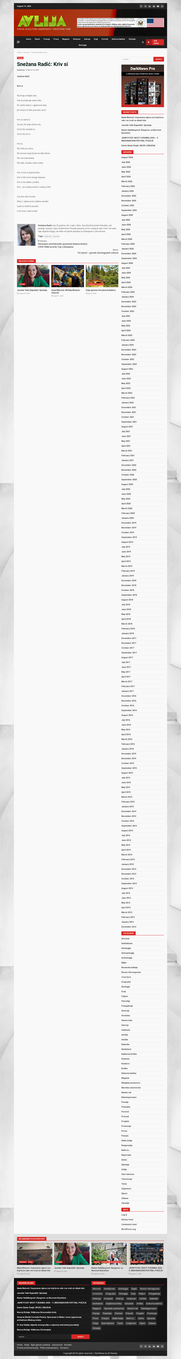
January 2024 (127, 297)
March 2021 (126, 451)
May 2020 (125, 499)
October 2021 (127, 417)
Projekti (125, 1121)
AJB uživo (156, 42)
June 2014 (126, 840)
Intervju (87, 39)
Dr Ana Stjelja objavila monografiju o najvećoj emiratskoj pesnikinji (48, 1325)
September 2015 (129, 768)
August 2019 (127, 542)
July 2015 (125, 778)
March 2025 (126, 239)
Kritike (124, 1068)
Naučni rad (126, 1092)
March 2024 (126, 287)
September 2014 (129, 826)
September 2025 (129, 210)
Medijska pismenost (130, 1083)
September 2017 (129, 653)
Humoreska (126, 1020)
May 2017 (125, 672)
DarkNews (99, 1353)
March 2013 (126, 912)
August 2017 (127, 657)
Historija (125, 1011)
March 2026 (126, 181)
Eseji (96, 39)
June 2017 (126, 667)
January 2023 (127, 345)
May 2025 (125, 229)
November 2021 (128, 412)
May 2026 (125, 172)
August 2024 (127, 263)
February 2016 (128, 744)
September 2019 (129, 537)
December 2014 (128, 811)
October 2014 (127, 821)
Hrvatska (125, 1015)
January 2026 (127, 191)
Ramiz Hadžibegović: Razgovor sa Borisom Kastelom (109, 1254)
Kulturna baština (118, 39)
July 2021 (125, 431)
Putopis (125, 1136)
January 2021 (127, 460)
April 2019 (126, 561)
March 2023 (126, 335)
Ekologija (83, 45)
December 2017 (128, 638)
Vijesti (37, 39)
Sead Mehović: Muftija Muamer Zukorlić (67, 276)
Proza (56, 39)
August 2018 (127, 600)
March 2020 (126, 508)
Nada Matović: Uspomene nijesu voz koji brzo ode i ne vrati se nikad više (34, 1254)
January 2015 (127, 806)
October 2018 (127, 590)
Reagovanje (126, 1145)
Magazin (65, 39)
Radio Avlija (126, 1140)
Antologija (126, 948)
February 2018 (128, 628)
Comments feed (129, 1224)
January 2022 (127, 402)
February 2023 (128, 340)
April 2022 (126, 388)
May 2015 (125, 787)
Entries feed (127, 1219)
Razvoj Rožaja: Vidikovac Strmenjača (34, 1330)
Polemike (125, 1107)
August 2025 (127, 215)
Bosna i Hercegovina (131, 972)
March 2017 (126, 681)
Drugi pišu (126, 982)
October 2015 (127, 763)
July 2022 (125, 374)
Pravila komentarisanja (27, 1347)
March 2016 (126, 739)
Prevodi (125, 1116)
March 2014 (126, 854)
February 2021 (128, 455)
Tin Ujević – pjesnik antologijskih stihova (97, 251)
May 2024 (125, 277)
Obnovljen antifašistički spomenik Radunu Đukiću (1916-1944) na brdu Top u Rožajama (62, 244)
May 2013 (125, 903)
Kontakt (68, 1344)
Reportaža (126, 1155)
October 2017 (127, 648)
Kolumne (76, 39)
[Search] (143, 42)
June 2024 (126, 273)
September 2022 (129, 364)
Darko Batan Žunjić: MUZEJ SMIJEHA (138, 145)
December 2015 (128, 753)
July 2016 (125, 720)
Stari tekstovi (127, 1174)
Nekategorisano (129, 1097)
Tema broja (126, 1179)
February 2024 (128, 292)
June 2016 (126, 725)
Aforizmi (125, 938)
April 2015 (126, 792)
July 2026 (125, 162)
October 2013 (127, 879)
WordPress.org (128, 1229)
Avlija (26, 1344)
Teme (124, 1184)
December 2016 (128, 696)
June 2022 (126, 378)
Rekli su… (125, 1150)
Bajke (124, 962)
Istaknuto (91, 284)
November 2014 (128, 816)
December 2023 (128, 301)
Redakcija (21, 70)
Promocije (126, 1126)
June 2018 (126, 609)
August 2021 (127, 427)
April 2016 (126, 734)
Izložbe (124, 1039)
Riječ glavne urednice (40, 1344)
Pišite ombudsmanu (49, 1347)
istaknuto (48, 236)
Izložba (124, 1035)
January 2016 (127, 749)
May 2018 (125, 614)
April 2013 (126, 907)
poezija (56, 236)
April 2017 (126, 677)
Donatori (64, 1347)
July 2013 (125, 893)
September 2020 (129, 479)
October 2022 (127, 359)
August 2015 (127, 773)
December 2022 (128, 350)
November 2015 (128, 758)
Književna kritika (129, 1054)
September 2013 (129, 883)
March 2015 (126, 797)
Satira (124, 1160)
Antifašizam (126, 943)
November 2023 (128, 306)
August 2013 (127, 888)
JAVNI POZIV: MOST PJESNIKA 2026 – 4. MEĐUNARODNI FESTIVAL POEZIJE (146, 1254)
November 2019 (128, 527)
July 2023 (125, 316)
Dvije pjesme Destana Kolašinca (102, 276)
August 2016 (127, 715)
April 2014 (126, 850)
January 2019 (127, 576)
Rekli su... (130, 1318)
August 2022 (127, 369)
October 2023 (127, 311)
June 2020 (126, 494)
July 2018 (125, 604)
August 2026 (127, 157)
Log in (124, 1215)
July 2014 (125, 835)
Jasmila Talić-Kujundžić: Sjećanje (33, 276)
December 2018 (128, 580)
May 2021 (125, 441)
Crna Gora (126, 977)
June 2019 (126, 552)
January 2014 (127, 864)
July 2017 (125, 662)
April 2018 (126, 619)
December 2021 (128, 407)
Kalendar (125, 1044)
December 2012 (128, 927)
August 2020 (127, 484)
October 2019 (127, 532)
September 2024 (129, 258)
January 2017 (127, 691)
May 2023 (125, 326)
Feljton (124, 996)
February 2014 (128, 859)
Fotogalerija (127, 1006)
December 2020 (128, 465)
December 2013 (128, 869)
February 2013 (128, 917)
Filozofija (125, 1001)
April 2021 (126, 446)
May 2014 (125, 845)
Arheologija (126, 958)
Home (28, 39)
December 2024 (128, 253)
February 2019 (128, 571)
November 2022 (128, 354)
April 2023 (126, 330)
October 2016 (127, 705)
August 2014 (127, 830)
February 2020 (128, 513)
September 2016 (129, 710)
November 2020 (128, 470)
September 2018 (129, 595)
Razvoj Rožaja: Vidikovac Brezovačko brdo (36, 1312)
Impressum (57, 1344)
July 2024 (125, 268)
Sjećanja (125, 1164)
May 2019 (125, 556)
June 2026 (126, 167)
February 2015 (128, 802)
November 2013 (128, 874)
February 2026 (128, 186)
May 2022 (125, 383)
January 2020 (127, 518)
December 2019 (128, 523)
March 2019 (126, 566)
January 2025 (127, 249)
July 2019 (125, 547)
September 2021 (129, 422)
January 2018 (127, 633)
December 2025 (128, 196)
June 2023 (126, 321)
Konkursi (125, 1063)
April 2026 (126, 176)
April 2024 (126, 282)
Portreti (105, 39)
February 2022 (128, 398)
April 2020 (126, 503)
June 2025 (126, 225)
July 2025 (125, 220)
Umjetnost (126, 1188)
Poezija (47, 39)
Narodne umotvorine (131, 1088)
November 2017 (128, 643)
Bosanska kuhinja (129, 967)
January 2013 (127, 922)
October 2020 (127, 475)
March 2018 (126, 624)
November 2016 (128, 701)
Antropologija (127, 953)
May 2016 (125, 729)
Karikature (126, 1049)
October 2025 (127, 205)
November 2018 (128, 585)
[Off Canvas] (18, 42)
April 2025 (126, 234)
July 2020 (125, 489)
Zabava (124, 1198)
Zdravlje (132, 39)
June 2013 (126, 898)
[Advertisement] (120, 22)
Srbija (124, 1169)
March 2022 (126, 393)
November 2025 (128, 200)
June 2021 (126, 436)
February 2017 (128, 686)
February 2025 (128, 244)
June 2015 (126, 782)
